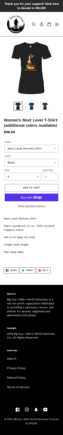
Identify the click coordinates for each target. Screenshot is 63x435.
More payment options (31, 205)
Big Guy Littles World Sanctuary (31, 419)
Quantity (48, 170)
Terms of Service (18, 387)
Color (8, 156)
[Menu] (57, 24)
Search (11, 358)
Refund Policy (16, 377)
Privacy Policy (16, 368)
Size (7, 170)
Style (8, 141)
